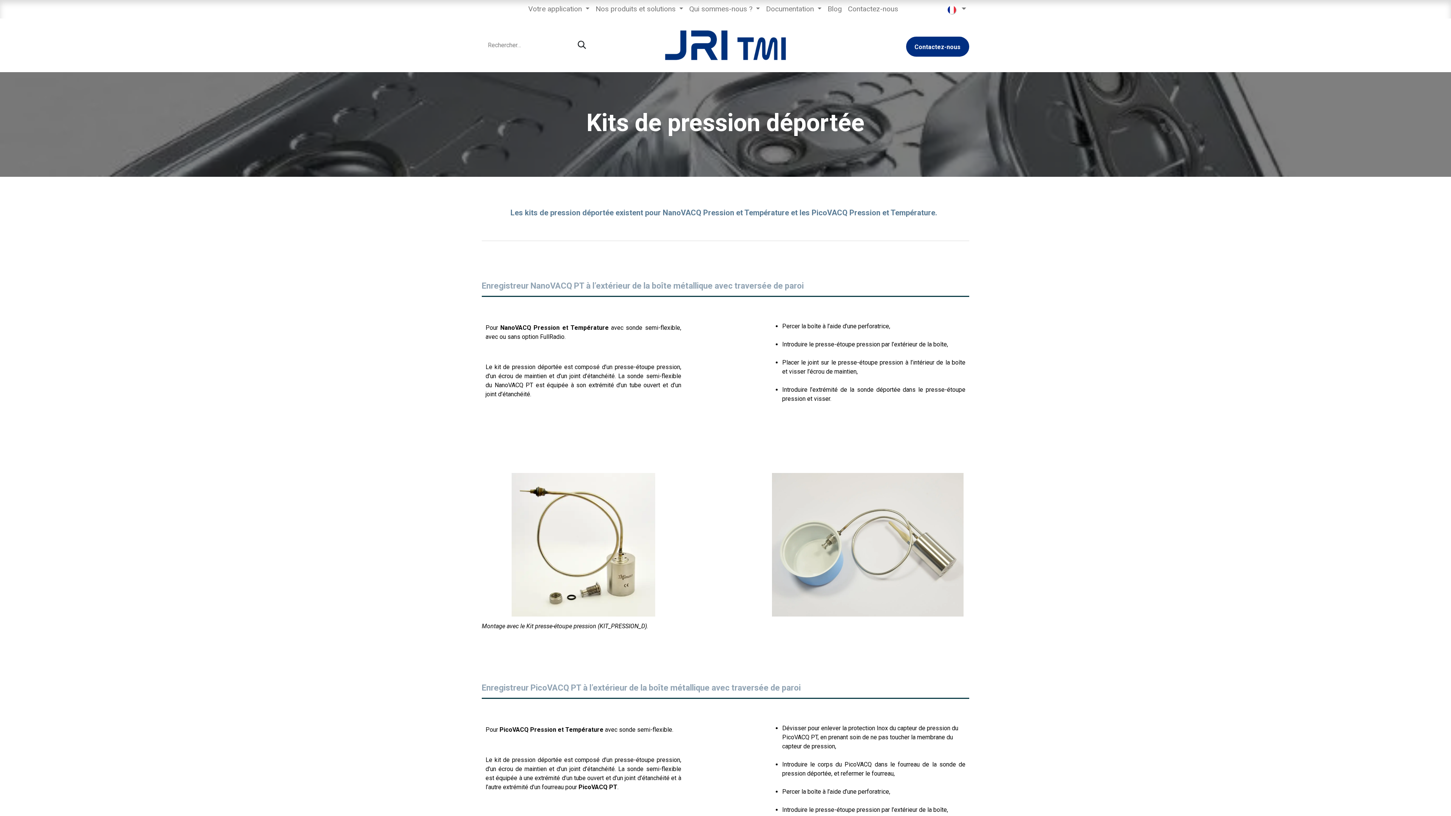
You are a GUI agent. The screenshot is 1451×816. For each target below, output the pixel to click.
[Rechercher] (582, 45)
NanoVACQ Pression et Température (554, 327)
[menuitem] (558, 9)
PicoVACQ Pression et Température (551, 729)
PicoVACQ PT (598, 787)
